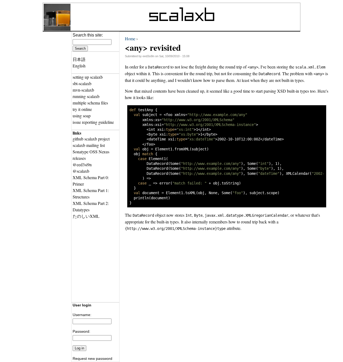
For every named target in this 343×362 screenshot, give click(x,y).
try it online (82, 109)
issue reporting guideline (93, 122)
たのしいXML (86, 216)
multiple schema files (90, 103)
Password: (81, 331)
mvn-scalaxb (83, 90)
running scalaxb (86, 96)
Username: (82, 315)
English (79, 65)
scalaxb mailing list (89, 145)
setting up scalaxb (88, 77)
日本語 (79, 59)
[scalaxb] (57, 29)
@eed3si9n (82, 164)
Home (130, 38)
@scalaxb (81, 171)
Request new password (92, 358)
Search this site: (88, 35)
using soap (82, 115)
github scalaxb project (91, 139)
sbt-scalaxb (82, 83)
